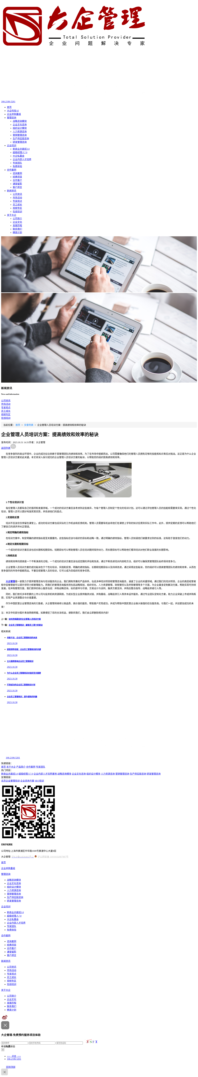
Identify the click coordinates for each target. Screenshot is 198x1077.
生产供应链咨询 (21, 138)
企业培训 (11, 145)
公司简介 (17, 218)
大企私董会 (18, 156)
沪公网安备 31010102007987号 (53, 856)
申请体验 (8, 1046)
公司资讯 (17, 194)
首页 (9, 107)
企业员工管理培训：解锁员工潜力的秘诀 (26, 625)
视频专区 (17, 208)
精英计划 (17, 232)
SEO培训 (39, 781)
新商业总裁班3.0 (21, 149)
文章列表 (28, 425)
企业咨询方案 (27, 781)
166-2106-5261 (8, 101)
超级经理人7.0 (20, 152)
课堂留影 (17, 184)
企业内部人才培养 (22, 159)
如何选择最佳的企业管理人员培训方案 (25, 619)
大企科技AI (13, 110)
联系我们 (17, 229)
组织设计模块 (20, 128)
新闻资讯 (11, 190)
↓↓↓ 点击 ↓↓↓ (14, 1056)
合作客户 (17, 180)
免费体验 (17, 166)
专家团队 (17, 163)
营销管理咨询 (20, 135)
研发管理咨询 (20, 142)
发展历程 (17, 225)
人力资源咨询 (20, 131)
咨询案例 (17, 173)
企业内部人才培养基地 (45, 774)
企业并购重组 (14, 114)
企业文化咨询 (20, 124)
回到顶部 (10, 1067)
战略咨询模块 (20, 121)
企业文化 (17, 222)
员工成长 (17, 204)
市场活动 (17, 197)
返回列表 (5, 448)
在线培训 (17, 211)
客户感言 (17, 187)
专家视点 (17, 201)
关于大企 (11, 215)
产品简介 (21, 767)
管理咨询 (11, 117)
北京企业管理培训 (10, 781)
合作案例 (11, 170)
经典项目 (17, 177)
